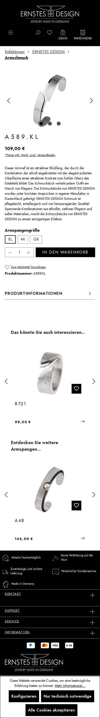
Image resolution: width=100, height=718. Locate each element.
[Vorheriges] (8, 101)
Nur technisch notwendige (68, 696)
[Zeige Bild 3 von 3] (59, 124)
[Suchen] (38, 32)
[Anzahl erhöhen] (29, 252)
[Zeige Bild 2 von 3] (50, 124)
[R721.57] (50, 373)
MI (23, 239)
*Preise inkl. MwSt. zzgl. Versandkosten (30, 155)
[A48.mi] (50, 490)
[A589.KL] (50, 100)
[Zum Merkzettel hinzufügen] (76, 389)
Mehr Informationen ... (70, 685)
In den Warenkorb (65, 252)
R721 (20, 404)
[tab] (49, 293)
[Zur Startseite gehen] (50, 13)
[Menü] (11, 32)
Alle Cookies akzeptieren (51, 710)
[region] (50, 100)
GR (36, 239)
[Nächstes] (91, 101)
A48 (20, 521)
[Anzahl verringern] (10, 252)
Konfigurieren (23, 696)
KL (10, 239)
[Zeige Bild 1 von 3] (41, 124)
